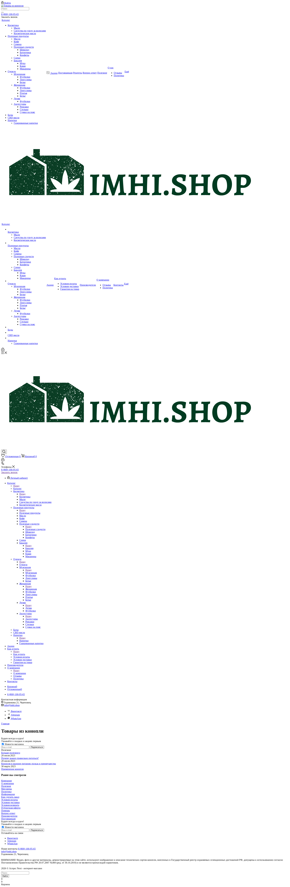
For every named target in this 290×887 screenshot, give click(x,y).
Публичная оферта (10, 808)
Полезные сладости (35, 529)
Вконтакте (16, 711)
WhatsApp (16, 718)
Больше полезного (10, 752)
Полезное (6, 786)
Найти (5, 876)
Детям (28, 608)
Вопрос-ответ (8, 813)
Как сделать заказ (10, 797)
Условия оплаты (9, 799)
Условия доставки (10, 802)
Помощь (5, 810)
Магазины (6, 789)
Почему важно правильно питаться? (20, 758)
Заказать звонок (9, 472)
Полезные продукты (29, 513)
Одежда (23, 564)
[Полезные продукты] (27, 243)
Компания (6, 780)
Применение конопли (12, 769)
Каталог (17, 488)
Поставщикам (8, 818)
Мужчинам (31, 572)
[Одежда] (27, 281)
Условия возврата (10, 805)
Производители (9, 816)
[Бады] (27, 327)
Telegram (15, 715)
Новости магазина (14, 744)
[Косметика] (27, 229)
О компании (19, 673)
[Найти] (2, 12)
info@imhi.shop (12, 705)
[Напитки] (27, 338)
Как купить (19, 654)
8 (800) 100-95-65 (10, 14)
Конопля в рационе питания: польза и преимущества (28, 763)
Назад (16, 486)
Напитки (24, 640)
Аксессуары (31, 619)
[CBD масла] (27, 332)
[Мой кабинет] (2, 350)
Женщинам (31, 589)
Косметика (24, 496)
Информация (8, 794)
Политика (6, 791)
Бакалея (29, 548)
